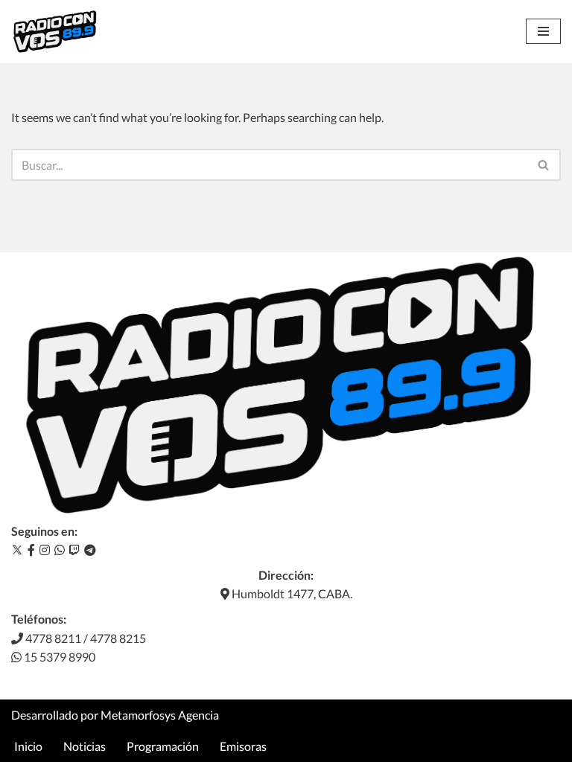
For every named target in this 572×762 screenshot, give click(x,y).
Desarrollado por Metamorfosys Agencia (115, 715)
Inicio (28, 746)
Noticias (84, 746)
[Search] (544, 165)
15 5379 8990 (58, 657)
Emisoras (243, 746)
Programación (163, 746)
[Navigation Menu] (543, 31)
